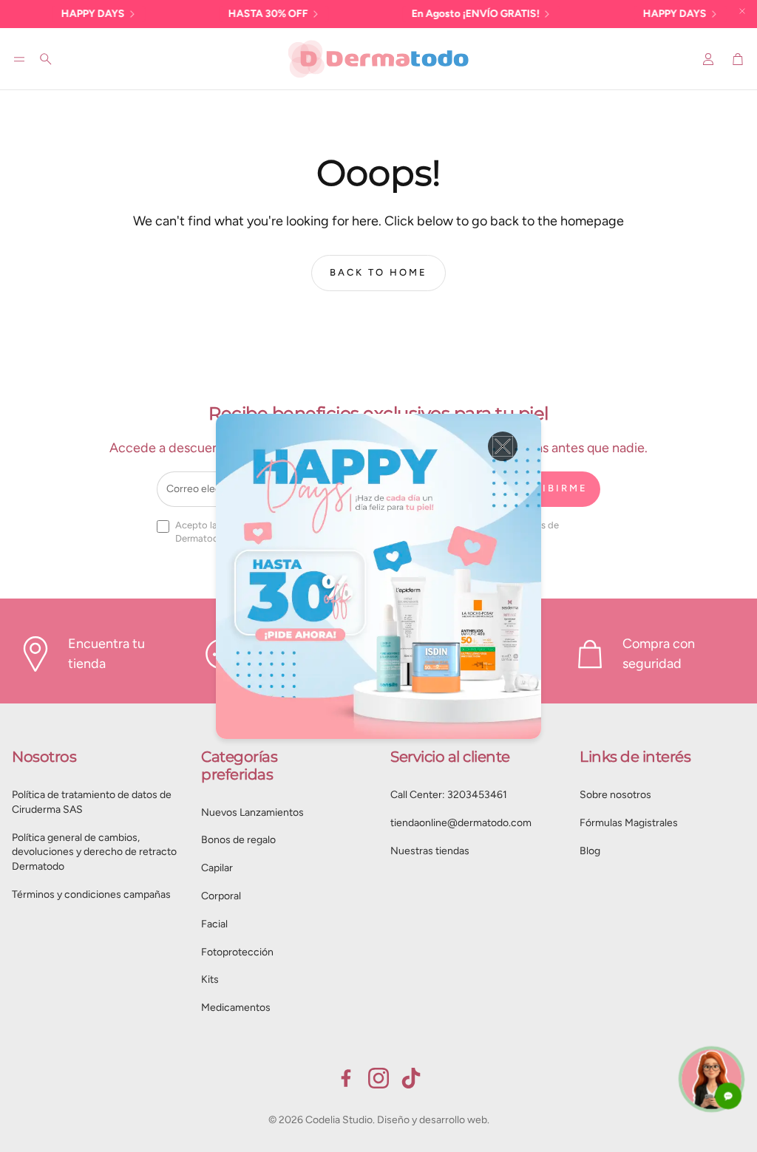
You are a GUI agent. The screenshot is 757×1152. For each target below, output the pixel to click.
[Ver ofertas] (378, 576)
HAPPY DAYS (72, 13)
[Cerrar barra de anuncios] (742, 11)
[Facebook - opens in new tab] (346, 1078)
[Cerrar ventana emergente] (502, 446)
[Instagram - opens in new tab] (378, 1078)
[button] (19, 59)
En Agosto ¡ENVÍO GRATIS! (455, 13)
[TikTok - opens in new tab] (411, 1078)
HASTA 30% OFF (248, 13)
